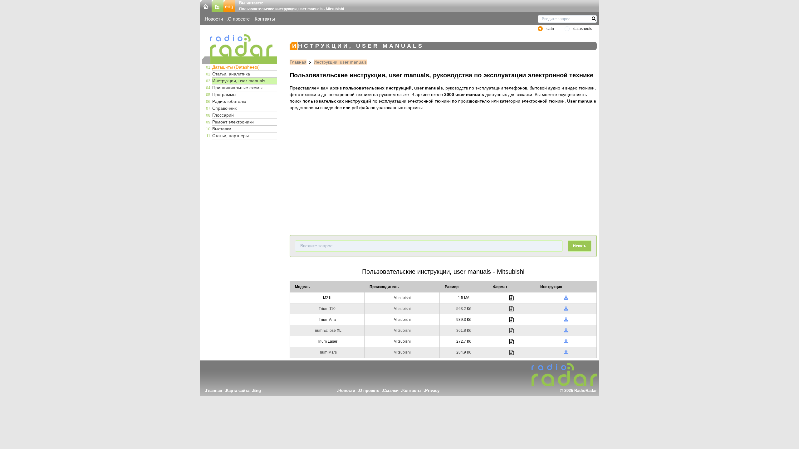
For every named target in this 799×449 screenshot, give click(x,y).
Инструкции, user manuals (238, 80)
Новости (214, 19)
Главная (298, 62)
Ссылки (391, 390)
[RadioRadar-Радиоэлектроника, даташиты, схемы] (206, 5)
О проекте (239, 19)
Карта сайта (237, 390)
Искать (579, 246)
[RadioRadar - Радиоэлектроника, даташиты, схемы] (239, 45)
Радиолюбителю (229, 101)
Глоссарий (223, 115)
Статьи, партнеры (230, 135)
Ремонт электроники (233, 121)
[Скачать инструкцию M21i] (566, 298)
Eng (257, 390)
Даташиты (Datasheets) (236, 67)
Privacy (432, 390)
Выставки (221, 128)
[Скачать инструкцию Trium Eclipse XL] (566, 330)
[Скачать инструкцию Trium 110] (566, 309)
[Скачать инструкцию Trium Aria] (566, 319)
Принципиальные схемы (237, 87)
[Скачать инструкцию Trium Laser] (566, 341)
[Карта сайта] (217, 5)
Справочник (224, 108)
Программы (224, 94)
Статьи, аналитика (231, 73)
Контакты (265, 19)
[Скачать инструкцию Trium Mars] (566, 352)
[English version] (229, 5)
